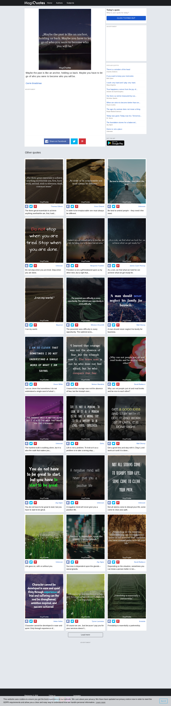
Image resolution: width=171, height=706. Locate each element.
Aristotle (142, 621)
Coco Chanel (99, 206)
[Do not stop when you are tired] (44, 240)
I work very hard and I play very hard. (121, 83)
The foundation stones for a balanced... (122, 122)
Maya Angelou (111, 85)
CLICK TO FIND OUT (126, 18)
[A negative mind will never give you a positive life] (85, 477)
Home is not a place (114, 129)
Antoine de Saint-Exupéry (115, 91)
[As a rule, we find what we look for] (127, 240)
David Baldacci (139, 384)
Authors (59, 3)
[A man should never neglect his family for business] (127, 300)
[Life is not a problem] (85, 418)
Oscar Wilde (58, 384)
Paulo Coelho (111, 105)
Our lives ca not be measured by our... (121, 96)
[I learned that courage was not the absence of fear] (85, 359)
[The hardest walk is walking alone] (44, 418)
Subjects (70, 3)
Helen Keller (58, 621)
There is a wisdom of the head (118, 69)
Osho (102, 443)
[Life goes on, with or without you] (44, 537)
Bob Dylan (110, 78)
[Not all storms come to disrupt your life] (127, 477)
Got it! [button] (163, 701)
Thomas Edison (57, 206)
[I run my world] (44, 300)
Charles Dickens (112, 72)
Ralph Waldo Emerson (114, 111)
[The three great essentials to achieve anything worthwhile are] (44, 181)
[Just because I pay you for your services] (85, 596)
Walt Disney (140, 325)
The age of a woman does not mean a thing (123, 109)
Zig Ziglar (110, 125)
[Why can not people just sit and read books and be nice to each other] (127, 359)
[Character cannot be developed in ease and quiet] (44, 596)
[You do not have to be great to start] (44, 477)
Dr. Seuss (110, 118)
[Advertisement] (65, 113)
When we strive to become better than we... (123, 103)
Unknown (110, 131)
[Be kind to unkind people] (127, 181)
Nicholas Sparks (112, 98)
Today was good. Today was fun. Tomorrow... (124, 116)
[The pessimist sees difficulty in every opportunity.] (85, 300)
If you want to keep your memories (120, 76)
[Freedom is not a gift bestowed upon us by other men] (85, 240)
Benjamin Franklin (97, 266)
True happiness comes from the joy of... (122, 89)
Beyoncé (59, 325)
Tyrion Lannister (98, 621)
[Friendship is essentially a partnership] (127, 596)
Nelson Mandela (98, 384)
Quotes (115, 143)
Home (49, 3)
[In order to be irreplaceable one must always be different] (85, 181)
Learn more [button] (101, 702)
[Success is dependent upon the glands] (85, 537)
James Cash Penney (137, 266)
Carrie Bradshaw (34, 83)
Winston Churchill (97, 325)
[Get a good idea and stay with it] (127, 418)
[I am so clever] (44, 359)
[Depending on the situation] (127, 537)
